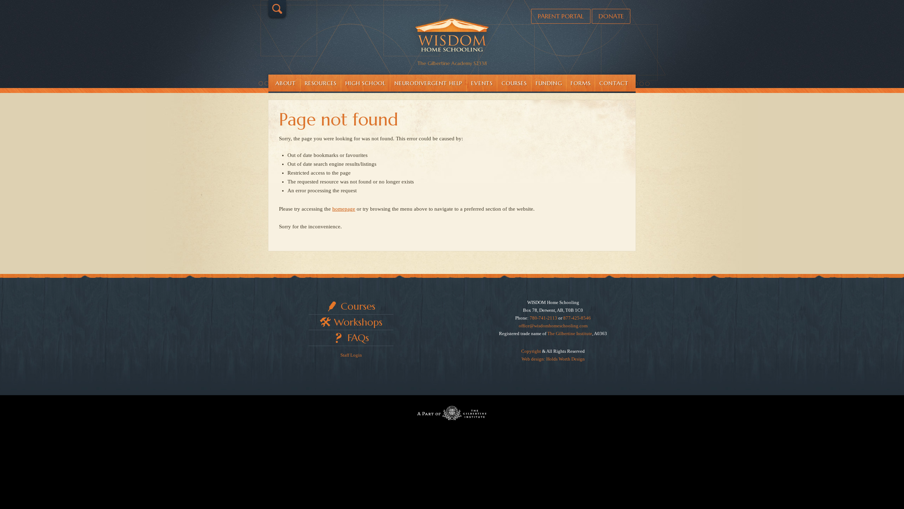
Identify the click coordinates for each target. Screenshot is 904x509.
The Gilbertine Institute (569, 333)
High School (365, 83)
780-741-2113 (543, 318)
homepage (343, 209)
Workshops (358, 322)
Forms (580, 83)
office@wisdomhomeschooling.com (553, 325)
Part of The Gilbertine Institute (452, 413)
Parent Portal (561, 16)
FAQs (358, 338)
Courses (514, 83)
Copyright (531, 351)
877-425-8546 (577, 318)
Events (482, 83)
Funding (549, 83)
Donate (611, 16)
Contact (614, 83)
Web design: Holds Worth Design (553, 359)
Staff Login (351, 355)
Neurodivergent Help (428, 83)
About (285, 83)
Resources (321, 83)
